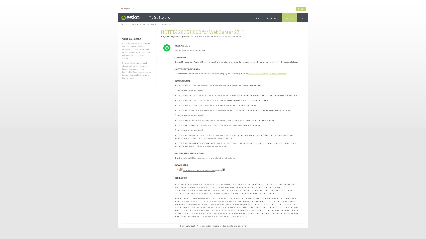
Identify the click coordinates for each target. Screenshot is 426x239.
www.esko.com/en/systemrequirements (267, 73)
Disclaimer (242, 226)
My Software (159, 17)
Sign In (301, 9)
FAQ (302, 18)
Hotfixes (289, 18)
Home (257, 18)
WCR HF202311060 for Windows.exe (199, 170)
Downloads (272, 18)
